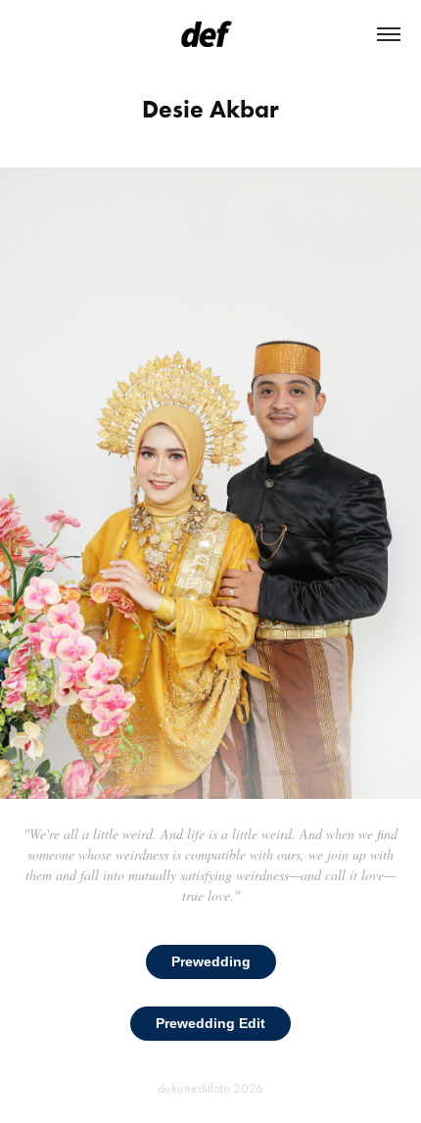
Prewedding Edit (210, 1023)
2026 (248, 1088)
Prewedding (211, 961)
